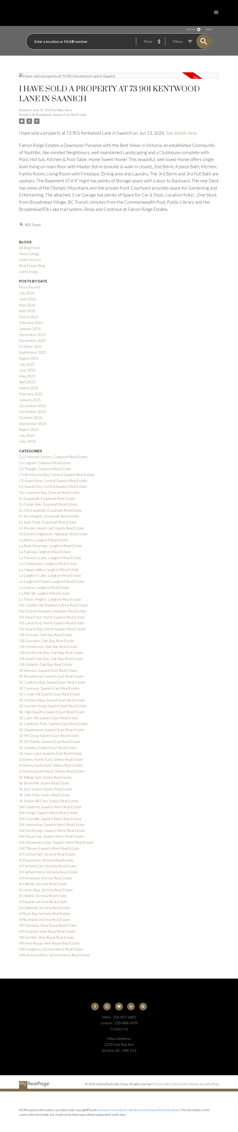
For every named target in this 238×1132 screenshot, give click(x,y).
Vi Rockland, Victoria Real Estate (44, 919)
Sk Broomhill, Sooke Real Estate (44, 783)
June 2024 (27, 441)
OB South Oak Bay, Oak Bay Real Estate (51, 658)
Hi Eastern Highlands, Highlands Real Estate (53, 534)
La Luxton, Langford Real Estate (44, 587)
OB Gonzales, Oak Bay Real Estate (46, 640)
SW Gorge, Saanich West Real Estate (48, 812)
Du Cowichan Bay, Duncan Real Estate (49, 492)
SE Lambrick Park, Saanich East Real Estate (53, 723)
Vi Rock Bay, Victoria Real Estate (44, 913)
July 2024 (26, 435)
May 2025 (27, 376)
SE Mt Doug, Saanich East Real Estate (49, 735)
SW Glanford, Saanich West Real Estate (50, 807)
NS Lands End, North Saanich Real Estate (51, 623)
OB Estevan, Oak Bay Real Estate (46, 634)
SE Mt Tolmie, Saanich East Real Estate (49, 741)
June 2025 (27, 370)
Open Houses (30, 259)
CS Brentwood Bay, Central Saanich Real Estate (57, 474)
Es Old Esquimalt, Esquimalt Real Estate (50, 510)
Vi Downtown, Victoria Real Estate (46, 860)
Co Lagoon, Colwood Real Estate (45, 462)
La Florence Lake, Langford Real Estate (50, 557)
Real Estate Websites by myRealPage (196, 1084)
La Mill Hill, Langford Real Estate (44, 593)
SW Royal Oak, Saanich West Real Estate (51, 836)
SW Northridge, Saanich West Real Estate (52, 830)
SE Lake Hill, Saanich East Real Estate (48, 718)
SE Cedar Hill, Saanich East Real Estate (49, 694)
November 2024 (32, 411)
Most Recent (29, 287)
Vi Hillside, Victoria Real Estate (43, 884)
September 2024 (32, 423)
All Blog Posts (29, 247)
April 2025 (27, 382)
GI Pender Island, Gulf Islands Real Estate (51, 528)
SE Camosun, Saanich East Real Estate (49, 688)
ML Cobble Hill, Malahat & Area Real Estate (53, 605)
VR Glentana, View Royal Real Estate (48, 925)
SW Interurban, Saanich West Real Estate (52, 824)
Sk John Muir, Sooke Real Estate (44, 795)
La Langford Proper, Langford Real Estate (51, 581)
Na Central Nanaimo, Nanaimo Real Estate (52, 611)
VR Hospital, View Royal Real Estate (47, 931)
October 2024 (30, 417)
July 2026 (26, 293)
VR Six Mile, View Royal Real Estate (46, 937)
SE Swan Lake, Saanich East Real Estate (50, 753)
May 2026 (27, 305)
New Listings (29, 253)
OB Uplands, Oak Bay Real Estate (45, 664)
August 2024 (29, 429)
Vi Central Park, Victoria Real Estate (47, 854)
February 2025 (31, 394)
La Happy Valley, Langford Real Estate (49, 569)
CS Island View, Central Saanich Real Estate (53, 480)
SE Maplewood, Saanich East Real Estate (51, 729)
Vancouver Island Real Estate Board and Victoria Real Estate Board (139, 1110)
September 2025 (32, 352)
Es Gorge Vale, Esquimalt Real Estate (48, 504)
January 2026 (30, 328)
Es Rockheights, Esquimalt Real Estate (49, 516)
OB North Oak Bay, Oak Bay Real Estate (51, 652)
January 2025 (30, 399)
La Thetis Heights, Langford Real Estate (50, 599)
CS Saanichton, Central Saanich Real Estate (53, 486)
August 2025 (29, 358)
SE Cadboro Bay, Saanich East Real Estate (52, 682)
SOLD (208, 29)
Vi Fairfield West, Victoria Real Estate (48, 872)
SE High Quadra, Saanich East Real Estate (52, 712)
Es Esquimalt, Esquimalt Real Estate (47, 498)
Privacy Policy (162, 1084)
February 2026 (31, 322)
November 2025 (32, 340)
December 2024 (32, 405)
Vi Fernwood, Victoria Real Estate (45, 878)
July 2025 (26, 364)
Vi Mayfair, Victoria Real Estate (43, 901)
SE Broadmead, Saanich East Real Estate (59, 115)
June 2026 (27, 299)
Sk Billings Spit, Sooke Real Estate (45, 777)
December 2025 (32, 334)
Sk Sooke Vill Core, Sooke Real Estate (49, 801)
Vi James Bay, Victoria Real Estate (46, 890)
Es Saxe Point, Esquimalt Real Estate (47, 522)
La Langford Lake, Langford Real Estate (50, 575)
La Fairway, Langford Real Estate (45, 551)
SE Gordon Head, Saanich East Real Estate (53, 706)
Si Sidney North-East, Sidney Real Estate (51, 759)
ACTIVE (191, 29)
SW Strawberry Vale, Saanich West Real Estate (56, 842)
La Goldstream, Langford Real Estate (48, 563)
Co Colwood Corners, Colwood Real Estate (53, 456)
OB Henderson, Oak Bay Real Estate (48, 646)
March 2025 (29, 388)
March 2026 (29, 316)
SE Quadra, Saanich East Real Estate (48, 747)
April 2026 (27, 310)
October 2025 (30, 346)
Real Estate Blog (32, 265)
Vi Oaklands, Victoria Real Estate (44, 907)
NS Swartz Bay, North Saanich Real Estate (52, 629)
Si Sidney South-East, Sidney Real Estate (51, 765)
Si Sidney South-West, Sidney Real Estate (51, 771)
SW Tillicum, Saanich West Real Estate (49, 848)
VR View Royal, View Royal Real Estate (49, 943)
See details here (181, 133)
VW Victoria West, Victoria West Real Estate (54, 955)
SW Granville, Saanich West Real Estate (50, 818)
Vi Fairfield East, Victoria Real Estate (47, 866)
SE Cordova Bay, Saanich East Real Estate (52, 700)
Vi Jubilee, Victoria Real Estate (43, 895)
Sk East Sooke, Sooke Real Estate (46, 789)
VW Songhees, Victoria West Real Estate (51, 949)
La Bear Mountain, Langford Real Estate (50, 545)
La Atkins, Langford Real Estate (43, 540)
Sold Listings (28, 271)
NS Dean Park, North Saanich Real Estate (52, 617)
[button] (95, 1006)
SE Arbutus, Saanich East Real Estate (48, 670)
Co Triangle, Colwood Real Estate (45, 468)
